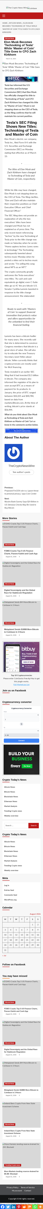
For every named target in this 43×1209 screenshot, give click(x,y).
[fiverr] (21, 759)
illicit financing (14, 367)
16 (38, 935)
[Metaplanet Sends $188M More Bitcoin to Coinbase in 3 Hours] (21, 613)
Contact (27, 1191)
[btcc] (21, 79)
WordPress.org (10, 900)
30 (38, 945)
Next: (21, 503)
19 (16, 940)
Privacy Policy (12, 1188)
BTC (19, 386)
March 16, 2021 (11, 58)
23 (38, 940)
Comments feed (10, 895)
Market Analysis (10, 806)
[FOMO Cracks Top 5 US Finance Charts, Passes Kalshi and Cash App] (21, 535)
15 (32, 935)
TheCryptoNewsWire (21, 465)
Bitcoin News (9, 38)
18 (11, 940)
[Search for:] (16, 825)
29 (32, 945)
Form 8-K (23, 143)
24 (5, 945)
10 (5, 935)
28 (27, 945)
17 (5, 940)
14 (27, 935)
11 (11, 935)
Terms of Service (28, 1188)
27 (22, 945)
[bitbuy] (21, 657)
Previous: (21, 491)
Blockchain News (11, 797)
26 (16, 945)
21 (27, 940)
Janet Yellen (19, 357)
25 (11, 945)
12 (16, 935)
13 (22, 935)
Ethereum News (10, 801)
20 (22, 940)
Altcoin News (9, 787)
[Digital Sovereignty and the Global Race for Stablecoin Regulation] (21, 574)
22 (32, 940)
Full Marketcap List (21, 685)
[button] (4, 15)
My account (17, 1191)
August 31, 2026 (11, 557)
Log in (6, 885)
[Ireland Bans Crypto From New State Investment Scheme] (21, 1115)
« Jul (4, 956)
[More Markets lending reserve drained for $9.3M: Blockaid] (21, 1155)
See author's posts (21, 472)
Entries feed (9, 890)
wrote (34, 243)
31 (5, 950)
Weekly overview (11, 816)
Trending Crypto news (13, 811)
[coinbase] (21, 431)
